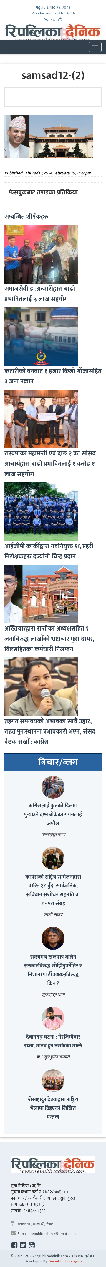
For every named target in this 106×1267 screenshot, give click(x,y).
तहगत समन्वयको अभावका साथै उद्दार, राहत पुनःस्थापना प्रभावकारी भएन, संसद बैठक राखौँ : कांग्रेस (49, 731)
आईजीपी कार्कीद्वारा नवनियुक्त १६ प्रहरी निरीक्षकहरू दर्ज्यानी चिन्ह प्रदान (48, 551)
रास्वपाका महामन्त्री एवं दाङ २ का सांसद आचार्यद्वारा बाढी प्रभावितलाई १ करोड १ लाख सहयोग (50, 463)
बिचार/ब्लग (58, 762)
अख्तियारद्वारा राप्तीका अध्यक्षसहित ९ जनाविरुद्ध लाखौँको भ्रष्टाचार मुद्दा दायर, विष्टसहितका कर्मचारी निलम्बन (49, 638)
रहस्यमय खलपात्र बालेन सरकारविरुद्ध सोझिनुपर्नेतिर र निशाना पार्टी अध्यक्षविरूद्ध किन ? (53, 970)
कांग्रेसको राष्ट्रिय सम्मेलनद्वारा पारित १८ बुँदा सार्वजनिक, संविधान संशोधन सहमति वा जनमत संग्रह (53, 890)
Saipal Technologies (65, 1261)
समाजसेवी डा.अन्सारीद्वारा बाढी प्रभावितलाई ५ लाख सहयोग (39, 294)
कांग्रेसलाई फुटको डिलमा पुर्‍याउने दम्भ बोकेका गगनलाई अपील (53, 815)
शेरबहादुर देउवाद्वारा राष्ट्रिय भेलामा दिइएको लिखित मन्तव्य (53, 1108)
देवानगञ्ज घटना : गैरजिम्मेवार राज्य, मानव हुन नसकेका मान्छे (53, 1041)
